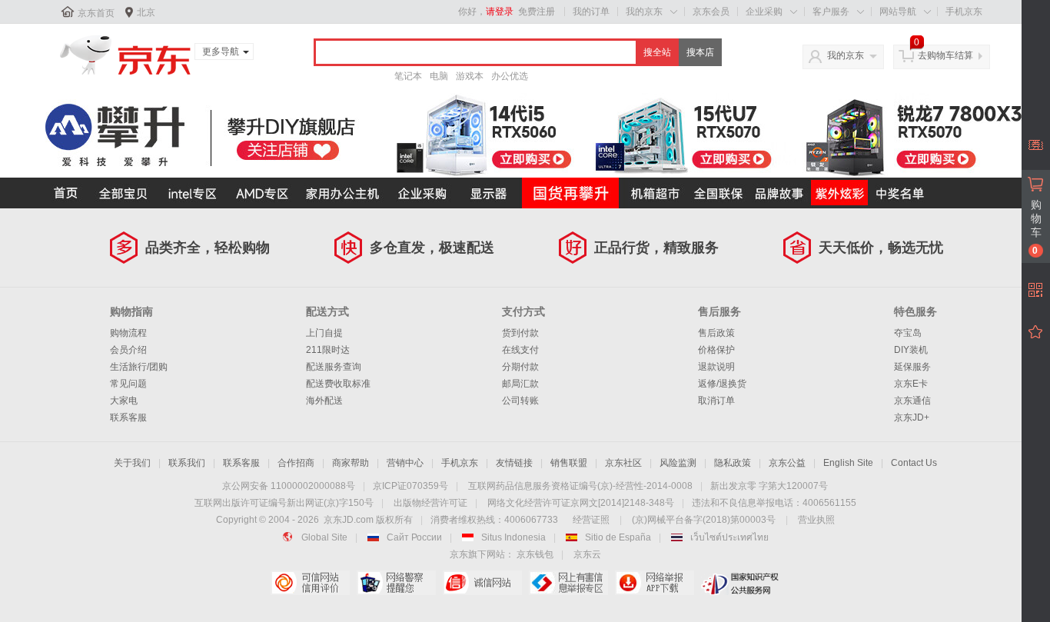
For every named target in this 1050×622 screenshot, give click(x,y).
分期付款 (520, 366)
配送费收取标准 (338, 383)
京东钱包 (535, 554)
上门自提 (324, 333)
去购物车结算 (945, 55)
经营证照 (591, 519)
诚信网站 (482, 582)
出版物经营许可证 (430, 502)
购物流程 (128, 333)
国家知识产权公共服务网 (740, 582)
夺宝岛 (908, 333)
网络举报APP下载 (654, 582)
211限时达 (328, 349)
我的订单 (591, 11)
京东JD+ (911, 417)
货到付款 (520, 333)
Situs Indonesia (513, 537)
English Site (848, 462)
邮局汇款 (520, 383)
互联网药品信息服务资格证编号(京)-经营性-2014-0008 (580, 486)
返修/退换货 (722, 383)
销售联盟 (568, 462)
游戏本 (469, 76)
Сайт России (414, 537)
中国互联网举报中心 (568, 582)
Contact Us (914, 462)
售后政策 (716, 333)
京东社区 (623, 462)
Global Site (324, 537)
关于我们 (132, 462)
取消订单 (716, 400)
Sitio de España (618, 537)
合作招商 (295, 462)
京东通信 (912, 400)
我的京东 (644, 11)
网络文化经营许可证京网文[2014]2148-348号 (580, 502)
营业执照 (816, 519)
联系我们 (186, 462)
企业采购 (764, 11)
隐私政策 (732, 462)
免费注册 (536, 11)
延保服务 (912, 366)
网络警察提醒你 (396, 582)
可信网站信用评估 (310, 582)
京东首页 (96, 13)
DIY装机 (911, 349)
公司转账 (520, 400)
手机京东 (963, 11)
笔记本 (408, 76)
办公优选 (509, 76)
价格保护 (716, 349)
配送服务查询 (333, 366)
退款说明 (716, 366)
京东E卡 (911, 383)
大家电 (124, 400)
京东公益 (787, 462)
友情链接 (514, 462)
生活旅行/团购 (139, 366)
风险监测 (678, 462)
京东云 (587, 554)
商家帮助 (350, 462)
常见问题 (128, 383)
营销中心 (405, 462)
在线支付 (520, 349)
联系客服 (128, 417)
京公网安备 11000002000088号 (288, 486)
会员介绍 (128, 349)
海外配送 (324, 400)
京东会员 (711, 11)
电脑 (439, 76)
